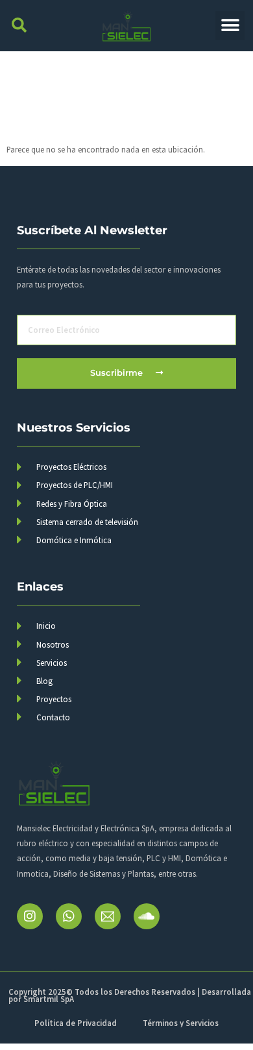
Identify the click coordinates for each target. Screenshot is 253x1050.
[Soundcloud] (147, 916)
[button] (19, 25)
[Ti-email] (108, 916)
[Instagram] (30, 916)
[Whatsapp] (69, 916)
